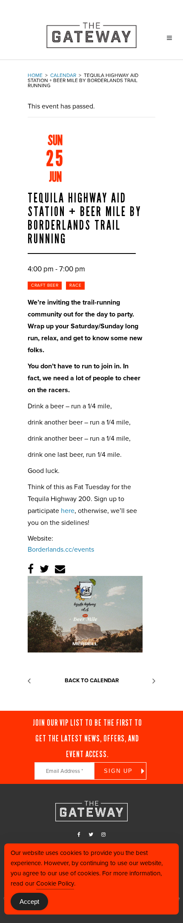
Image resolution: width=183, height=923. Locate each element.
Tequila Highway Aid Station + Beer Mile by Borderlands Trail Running (84, 219)
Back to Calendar (92, 680)
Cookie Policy (55, 883)
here (67, 511)
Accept (29, 901)
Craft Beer (44, 285)
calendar (63, 75)
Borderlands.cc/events (61, 549)
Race (75, 285)
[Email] (60, 569)
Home (35, 75)
